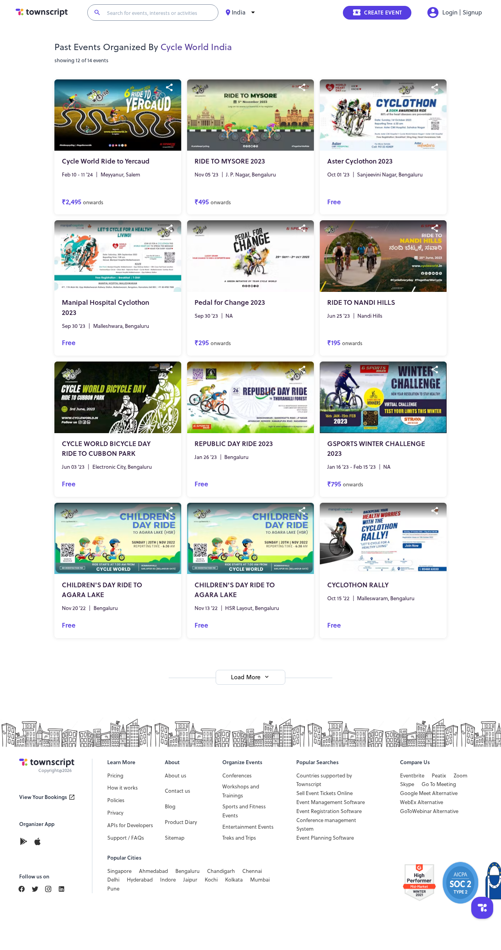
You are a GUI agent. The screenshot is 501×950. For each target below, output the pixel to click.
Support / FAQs (125, 837)
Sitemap (174, 837)
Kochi (211, 879)
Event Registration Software (329, 811)
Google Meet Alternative (429, 793)
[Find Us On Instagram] (51, 889)
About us (175, 775)
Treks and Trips (239, 837)
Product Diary (181, 822)
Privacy (115, 812)
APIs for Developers (130, 825)
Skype (407, 784)
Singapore (119, 870)
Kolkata (234, 879)
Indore (168, 879)
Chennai (252, 870)
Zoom (460, 775)
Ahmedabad (153, 870)
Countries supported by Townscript (324, 780)
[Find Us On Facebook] (24, 889)
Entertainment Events (248, 826)
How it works (122, 787)
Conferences (237, 775)
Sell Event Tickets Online (324, 793)
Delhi (113, 879)
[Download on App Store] (37, 842)
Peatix (439, 775)
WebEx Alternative (421, 802)
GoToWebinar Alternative (429, 811)
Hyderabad (140, 879)
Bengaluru (187, 870)
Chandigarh (221, 870)
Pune (113, 888)
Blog (170, 806)
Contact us (177, 790)
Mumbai (260, 879)
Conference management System (326, 825)
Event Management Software (330, 802)
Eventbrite (412, 775)
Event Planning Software (325, 837)
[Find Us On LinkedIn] (38, 889)
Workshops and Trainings (240, 791)
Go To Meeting (439, 784)
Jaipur (190, 879)
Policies (115, 800)
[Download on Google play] (25, 842)
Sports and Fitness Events (244, 811)
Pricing (115, 775)
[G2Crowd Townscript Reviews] (442, 882)
